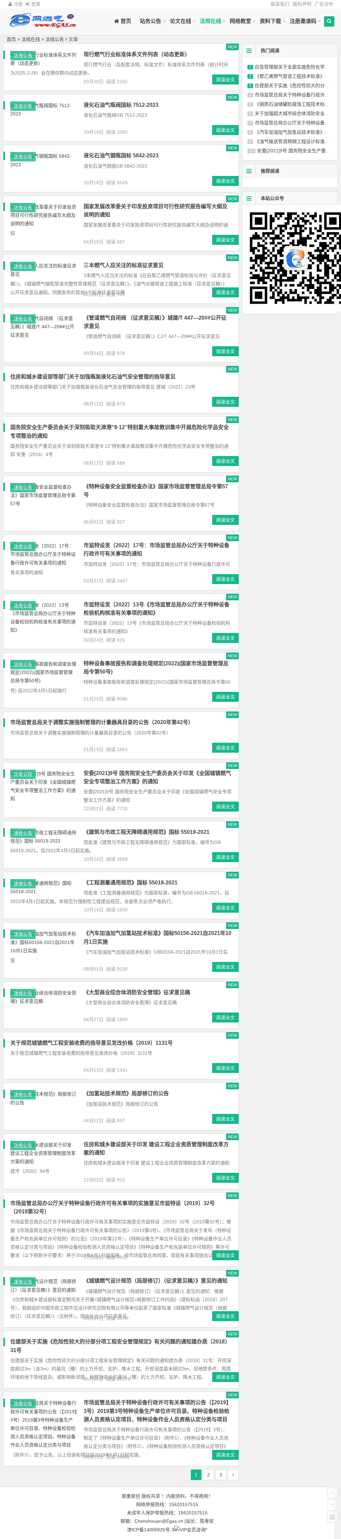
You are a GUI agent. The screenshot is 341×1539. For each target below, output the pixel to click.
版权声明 (302, 4)
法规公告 (54, 39)
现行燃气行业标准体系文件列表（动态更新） (137, 54)
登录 (35, 4)
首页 (125, 21)
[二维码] (332, 1517)
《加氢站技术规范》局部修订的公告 (126, 1093)
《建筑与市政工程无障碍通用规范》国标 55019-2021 (146, 832)
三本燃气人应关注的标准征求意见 (124, 265)
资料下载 (270, 21)
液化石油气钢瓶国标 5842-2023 (121, 155)
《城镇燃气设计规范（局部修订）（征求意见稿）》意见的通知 (155, 1281)
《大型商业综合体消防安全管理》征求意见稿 (137, 992)
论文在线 (180, 21)
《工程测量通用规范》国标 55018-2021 (130, 882)
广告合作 (324, 4)
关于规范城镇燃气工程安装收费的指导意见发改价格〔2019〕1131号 (91, 1043)
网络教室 (240, 21)
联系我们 (280, 4)
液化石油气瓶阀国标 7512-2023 (121, 105)
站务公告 (150, 21)
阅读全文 (225, 79)
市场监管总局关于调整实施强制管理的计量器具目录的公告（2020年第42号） (101, 722)
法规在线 (210, 21)
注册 (17, 4)
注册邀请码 (303, 21)
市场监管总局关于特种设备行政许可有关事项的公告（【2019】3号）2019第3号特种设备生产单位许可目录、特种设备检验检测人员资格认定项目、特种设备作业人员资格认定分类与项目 (157, 1411)
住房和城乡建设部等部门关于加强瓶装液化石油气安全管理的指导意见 (92, 377)
